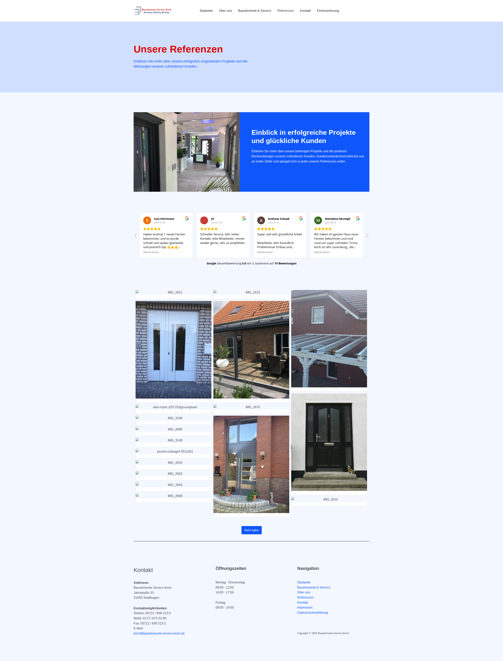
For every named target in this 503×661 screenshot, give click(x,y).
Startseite (206, 10)
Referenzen (285, 10)
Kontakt (305, 10)
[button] (138, 152)
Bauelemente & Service (254, 10)
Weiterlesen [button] (208, 252)
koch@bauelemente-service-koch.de (159, 633)
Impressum (305, 607)
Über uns (225, 10)
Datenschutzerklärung (312, 612)
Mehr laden (251, 530)
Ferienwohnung (328, 10)
